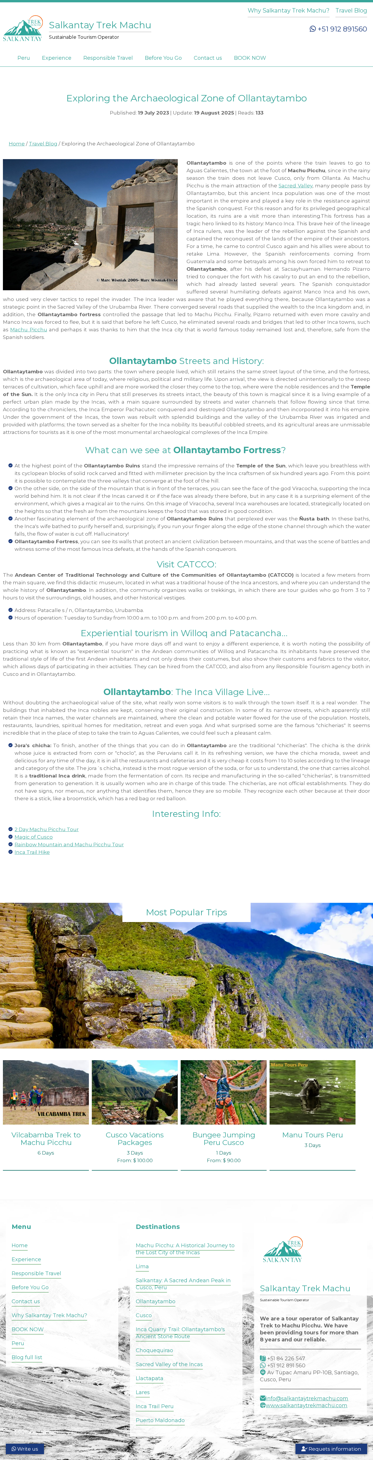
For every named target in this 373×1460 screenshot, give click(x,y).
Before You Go (163, 58)
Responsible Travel (108, 58)
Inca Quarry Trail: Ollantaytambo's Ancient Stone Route (180, 1333)
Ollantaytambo (155, 1301)
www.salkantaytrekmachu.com (306, 1405)
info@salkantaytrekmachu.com (307, 1398)
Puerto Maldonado (160, 1420)
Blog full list (27, 1357)
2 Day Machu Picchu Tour (47, 829)
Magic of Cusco (34, 837)
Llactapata (149, 1378)
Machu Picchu (28, 330)
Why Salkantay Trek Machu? (289, 10)
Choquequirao (154, 1350)
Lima (142, 1266)
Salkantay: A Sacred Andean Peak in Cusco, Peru (183, 1284)
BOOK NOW (250, 58)
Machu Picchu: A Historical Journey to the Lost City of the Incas (185, 1249)
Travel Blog (351, 10)
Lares (143, 1392)
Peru (23, 58)
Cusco (144, 1315)
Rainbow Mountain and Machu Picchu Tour (69, 844)
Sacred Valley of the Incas (169, 1364)
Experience (56, 58)
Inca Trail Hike (32, 852)
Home (17, 144)
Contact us (208, 58)
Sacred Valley (295, 186)
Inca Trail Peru (155, 1406)
